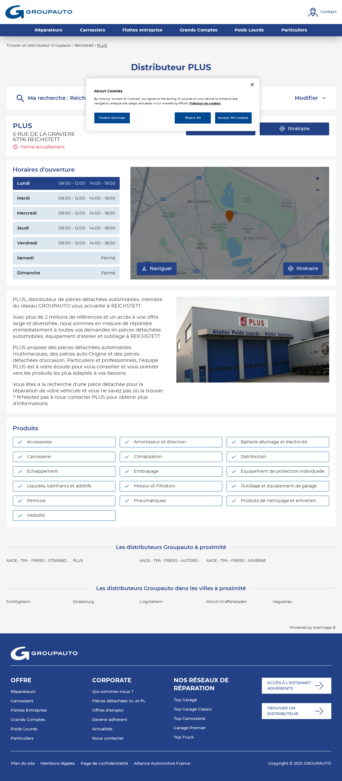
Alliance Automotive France (162, 764)
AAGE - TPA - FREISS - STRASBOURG (40, 561)
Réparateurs (23, 692)
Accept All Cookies (233, 117)
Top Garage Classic (193, 709)
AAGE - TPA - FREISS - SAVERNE (236, 561)
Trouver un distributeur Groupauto (38, 46)
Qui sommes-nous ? (113, 692)
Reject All (193, 117)
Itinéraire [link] (299, 129)
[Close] (252, 84)
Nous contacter (108, 738)
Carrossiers (22, 701)
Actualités (102, 729)
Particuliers (22, 738)
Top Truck (184, 737)
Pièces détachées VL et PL (119, 701)
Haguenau (282, 602)
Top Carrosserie (189, 719)
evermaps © (324, 628)
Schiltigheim (18, 602)
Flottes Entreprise (29, 710)
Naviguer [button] (161, 268)
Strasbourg (83, 602)
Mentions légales (58, 764)
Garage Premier (190, 728)
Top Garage (185, 700)
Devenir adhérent (109, 720)
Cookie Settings (112, 117)
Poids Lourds (24, 729)
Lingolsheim (151, 602)
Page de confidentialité (104, 764)
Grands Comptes (28, 720)
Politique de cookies (205, 103)
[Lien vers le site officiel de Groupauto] (38, 12)
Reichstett (84, 46)
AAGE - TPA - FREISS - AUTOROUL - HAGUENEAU (185, 561)
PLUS (78, 561)
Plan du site (23, 764)
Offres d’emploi (107, 710)
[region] (173, 104)
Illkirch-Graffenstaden (226, 602)
